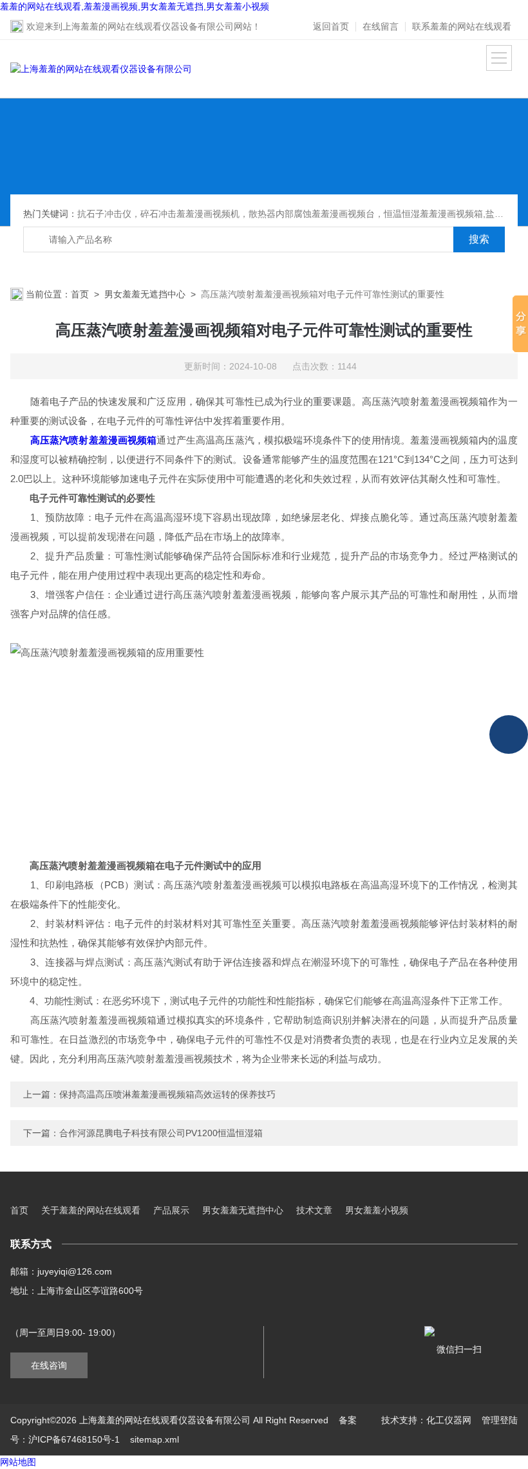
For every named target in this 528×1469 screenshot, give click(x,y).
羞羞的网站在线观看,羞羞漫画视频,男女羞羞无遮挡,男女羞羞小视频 (134, 6)
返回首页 (331, 26)
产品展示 (171, 1210)
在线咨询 (49, 1365)
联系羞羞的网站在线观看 (461, 26)
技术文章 (314, 1210)
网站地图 (18, 1462)
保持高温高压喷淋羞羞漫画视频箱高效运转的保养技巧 (167, 1094)
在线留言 (381, 26)
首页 (80, 294)
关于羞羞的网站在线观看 (90, 1210)
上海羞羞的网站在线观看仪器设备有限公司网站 (157, 26)
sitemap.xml (154, 1439)
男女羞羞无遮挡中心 (144, 294)
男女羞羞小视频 (376, 1210)
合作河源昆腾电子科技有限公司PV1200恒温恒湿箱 (161, 1133)
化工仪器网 (448, 1420)
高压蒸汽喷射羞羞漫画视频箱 (93, 440)
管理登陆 (500, 1420)
